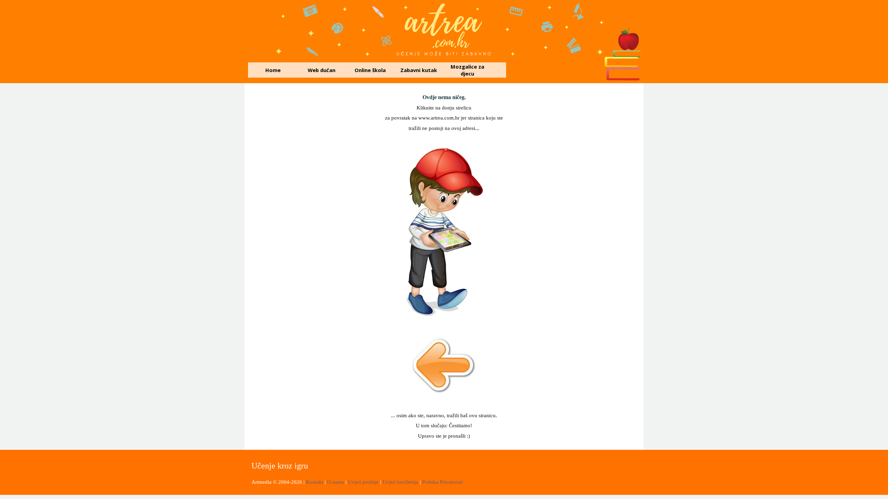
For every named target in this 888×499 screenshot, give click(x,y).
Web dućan (321, 70)
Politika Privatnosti (442, 482)
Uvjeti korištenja (400, 482)
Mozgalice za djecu (467, 70)
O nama (336, 482)
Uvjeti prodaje (363, 482)
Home (273, 70)
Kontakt (315, 482)
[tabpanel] (444, 112)
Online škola (370, 70)
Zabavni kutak (418, 70)
